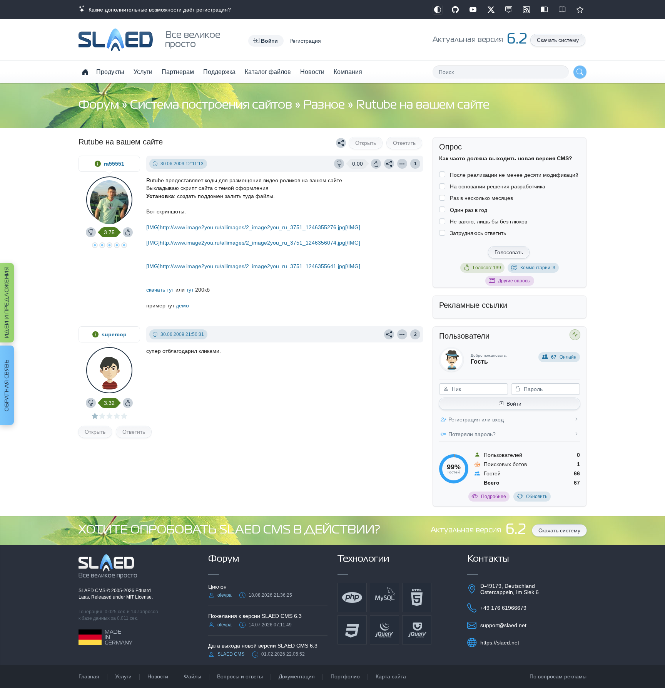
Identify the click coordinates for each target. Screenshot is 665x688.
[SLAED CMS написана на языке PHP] (352, 597)
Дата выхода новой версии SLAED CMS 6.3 (262, 646)
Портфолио (345, 676)
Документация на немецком (544, 9)
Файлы (192, 676)
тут (190, 290)
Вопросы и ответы (240, 676)
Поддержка (219, 72)
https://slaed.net (499, 642)
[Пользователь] (402, 164)
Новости (312, 72)
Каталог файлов (268, 72)
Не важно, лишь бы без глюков (488, 221)
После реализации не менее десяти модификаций (514, 175)
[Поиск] (579, 72)
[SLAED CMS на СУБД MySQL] (384, 597)
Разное (325, 105)
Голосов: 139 (487, 267)
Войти (513, 404)
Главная (89, 676)
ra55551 (114, 164)
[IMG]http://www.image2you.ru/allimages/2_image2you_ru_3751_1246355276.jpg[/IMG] (253, 227)
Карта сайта (391, 676)
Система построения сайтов (212, 105)
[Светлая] (438, 10)
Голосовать (509, 252)
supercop (114, 334)
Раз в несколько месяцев (481, 198)
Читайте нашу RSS (526, 9)
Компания (348, 72)
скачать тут (160, 290)
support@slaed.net (503, 625)
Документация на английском (562, 9)
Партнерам (178, 72)
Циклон (217, 587)
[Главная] (85, 72)
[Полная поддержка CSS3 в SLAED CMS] (352, 629)
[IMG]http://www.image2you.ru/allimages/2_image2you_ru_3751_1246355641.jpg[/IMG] (253, 266)
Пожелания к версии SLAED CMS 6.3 (255, 616)
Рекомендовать (579, 9)
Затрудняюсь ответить (478, 233)
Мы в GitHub (455, 9)
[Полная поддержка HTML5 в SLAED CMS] (416, 597)
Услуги (143, 72)
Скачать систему (558, 40)
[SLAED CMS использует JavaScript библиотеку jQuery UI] (416, 629)
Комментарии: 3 (537, 267)
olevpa (224, 595)
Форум (100, 105)
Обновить (536, 496)
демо (182, 305)
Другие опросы (514, 281)
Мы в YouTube (473, 9)
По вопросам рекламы (558, 676)
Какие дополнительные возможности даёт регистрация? (158, 10)
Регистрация (305, 41)
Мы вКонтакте (508, 9)
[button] (266, 41)
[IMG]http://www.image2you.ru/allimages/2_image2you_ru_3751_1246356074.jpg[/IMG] (253, 243)
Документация (297, 676)
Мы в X (491, 9)
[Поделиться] (341, 143)
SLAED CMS (93, 590)
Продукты (110, 72)
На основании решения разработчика (497, 186)
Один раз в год (468, 210)
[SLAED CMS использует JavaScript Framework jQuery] (384, 629)
